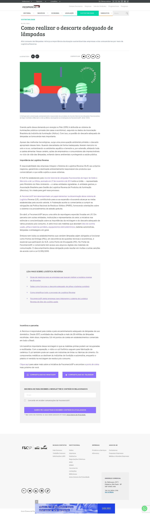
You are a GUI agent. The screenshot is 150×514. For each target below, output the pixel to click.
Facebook (113, 1)
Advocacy (95, 453)
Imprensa (72, 453)
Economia (55, 13)
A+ (33, 56)
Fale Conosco (57, 450)
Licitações (73, 471)
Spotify (124, 1)
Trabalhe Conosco (58, 453)
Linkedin (119, 1)
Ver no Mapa (109, 492)
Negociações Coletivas (77, 459)
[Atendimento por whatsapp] (144, 508)
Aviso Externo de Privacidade (77, 477)
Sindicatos (105, 13)
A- (37, 56)
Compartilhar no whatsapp (43, 375)
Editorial (27, 13)
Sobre (71, 450)
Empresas (88, 6)
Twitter (93, 56)
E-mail (83, 56)
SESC (71, 462)
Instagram (122, 1)
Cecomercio (73, 468)
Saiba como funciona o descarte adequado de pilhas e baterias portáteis (59, 286)
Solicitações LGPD (58, 456)
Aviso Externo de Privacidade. (76, 415)
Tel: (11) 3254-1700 (111, 490)
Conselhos (54, 1)
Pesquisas (124, 6)
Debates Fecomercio (76, 6)
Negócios (41, 13)
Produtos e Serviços (98, 450)
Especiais (39, 1)
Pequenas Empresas (116, 453)
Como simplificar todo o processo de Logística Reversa (52, 292)
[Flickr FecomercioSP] (24, 490)
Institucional (26, 1)
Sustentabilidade (87, 13)
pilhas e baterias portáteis (37, 227)
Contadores (113, 450)
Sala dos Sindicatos (100, 6)
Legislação (69, 13)
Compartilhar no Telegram (80, 375)
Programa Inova (114, 6)
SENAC (71, 465)
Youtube (116, 1)
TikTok (127, 1)
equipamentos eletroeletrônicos (62, 227)
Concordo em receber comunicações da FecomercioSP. (49, 400)
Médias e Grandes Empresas (117, 456)
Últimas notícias (106, 1)
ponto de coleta (92, 364)
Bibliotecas (73, 474)
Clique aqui (24, 364)
